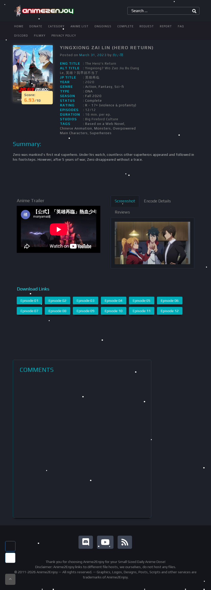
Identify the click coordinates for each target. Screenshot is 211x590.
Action (90, 87)
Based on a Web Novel (104, 124)
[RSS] (125, 542)
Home (18, 26)
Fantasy (105, 87)
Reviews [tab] (122, 212)
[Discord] (85, 542)
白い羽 (118, 55)
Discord (21, 35)
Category (56, 26)
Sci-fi (119, 87)
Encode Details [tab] (157, 201)
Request (146, 26)
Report (166, 26)
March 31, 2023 (93, 55)
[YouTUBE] (105, 542)
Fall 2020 (93, 96)
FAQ (181, 26)
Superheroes (101, 133)
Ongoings (102, 26)
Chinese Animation (76, 128)
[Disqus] (82, 445)
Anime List (80, 26)
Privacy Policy (63, 35)
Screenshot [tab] (125, 201)
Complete (125, 26)
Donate (35, 26)
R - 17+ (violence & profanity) (110, 105)
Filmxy (40, 35)
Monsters (102, 128)
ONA (89, 91)
